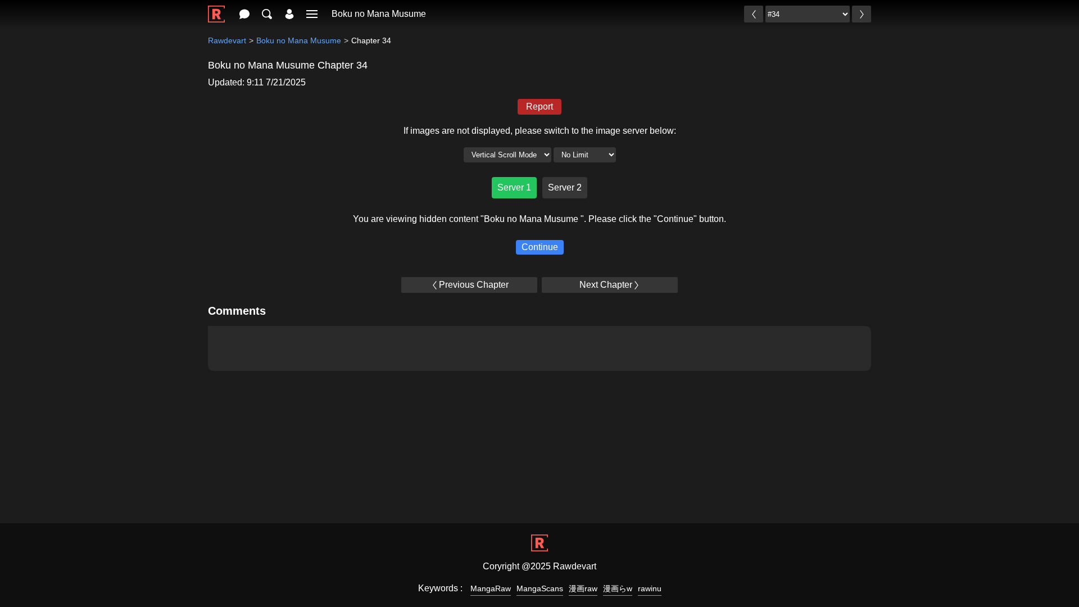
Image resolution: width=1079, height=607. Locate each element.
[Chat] (244, 14)
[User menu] (289, 14)
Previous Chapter (474, 284)
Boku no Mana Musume (379, 14)
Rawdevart (227, 40)
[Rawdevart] (216, 8)
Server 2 (565, 187)
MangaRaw (490, 588)
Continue (540, 247)
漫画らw (617, 588)
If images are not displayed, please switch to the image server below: (540, 130)
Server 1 (514, 187)
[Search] (267, 14)
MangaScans (539, 588)
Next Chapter (605, 284)
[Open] (311, 14)
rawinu (649, 588)
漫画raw (583, 588)
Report (539, 106)
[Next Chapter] (861, 14)
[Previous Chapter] (753, 14)
